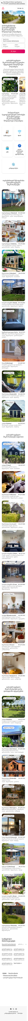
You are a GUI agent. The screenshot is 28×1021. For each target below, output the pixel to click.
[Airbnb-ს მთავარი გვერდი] (3, 8)
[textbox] (7, 46)
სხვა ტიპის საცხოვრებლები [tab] (9, 944)
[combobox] (13, 41)
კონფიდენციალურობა (10, 1013)
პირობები (20, 1013)
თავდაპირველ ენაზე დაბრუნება (17, 3)
